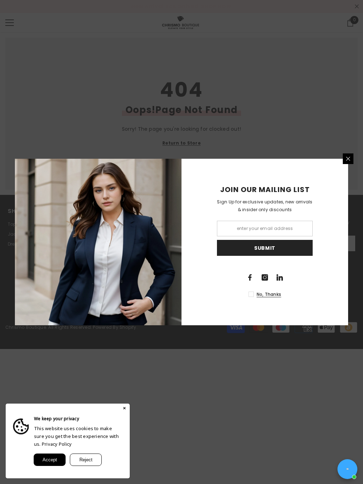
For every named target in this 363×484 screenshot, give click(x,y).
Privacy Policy (57, 444)
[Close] (348, 158)
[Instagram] (264, 277)
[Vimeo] (279, 277)
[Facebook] (249, 277)
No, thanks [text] (269, 294)
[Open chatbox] (347, 469)
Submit (264, 248)
